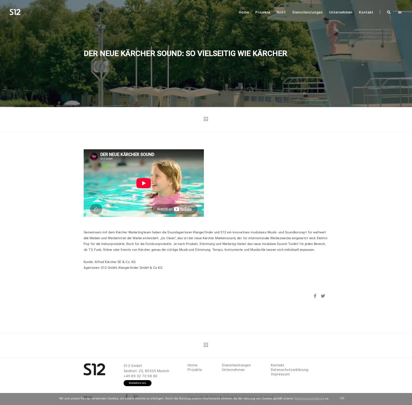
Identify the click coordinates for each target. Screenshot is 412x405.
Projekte (262, 12)
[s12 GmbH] (15, 11)
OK (342, 398)
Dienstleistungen (307, 12)
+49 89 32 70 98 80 (141, 376)
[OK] (406, 399)
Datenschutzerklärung (290, 369)
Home (244, 12)
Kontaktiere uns (137, 383)
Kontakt (366, 12)
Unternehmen (341, 12)
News (281, 12)
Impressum (280, 374)
